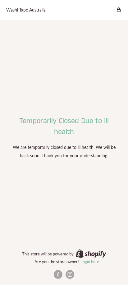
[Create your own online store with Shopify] (91, 253)
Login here (89, 261)
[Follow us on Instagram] (70, 274)
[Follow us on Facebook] (58, 274)
